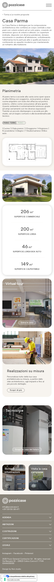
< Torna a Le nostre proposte (15, 14)
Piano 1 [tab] (21, 123)
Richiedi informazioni (12, 470)
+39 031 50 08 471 (10, 509)
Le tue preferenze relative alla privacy (21, 576)
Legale (6, 545)
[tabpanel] (27, 106)
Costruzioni (9, 531)
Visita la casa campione (39, 470)
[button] (8, 188)
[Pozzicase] (13, 5)
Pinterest (29, 553)
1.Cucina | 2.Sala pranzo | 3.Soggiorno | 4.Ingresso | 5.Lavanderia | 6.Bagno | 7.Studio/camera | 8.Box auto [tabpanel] (25, 131)
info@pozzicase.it (10, 507)
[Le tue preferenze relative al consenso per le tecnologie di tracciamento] (4, 579)
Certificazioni (10, 538)
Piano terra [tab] (9, 123)
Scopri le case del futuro (27, 449)
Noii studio (16, 569)
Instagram (6, 553)
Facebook (18, 553)
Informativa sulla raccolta (11, 580)
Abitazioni (8, 524)
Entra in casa (27, 322)
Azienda (6, 517)
